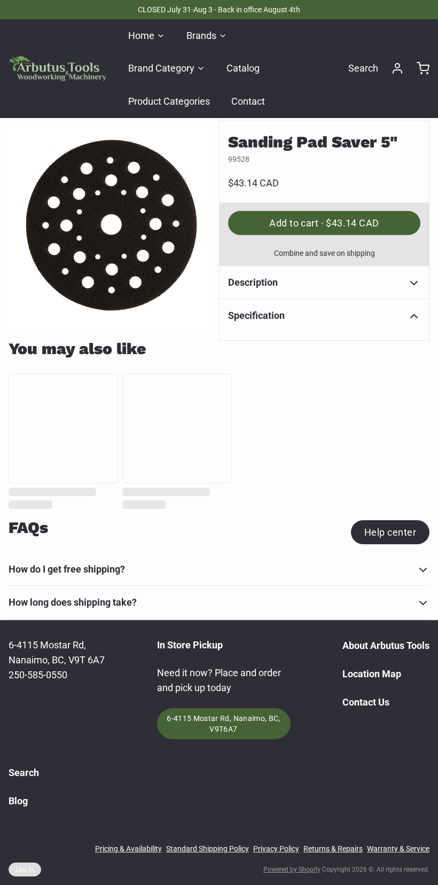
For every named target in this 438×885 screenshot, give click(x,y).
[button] (324, 223)
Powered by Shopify (291, 869)
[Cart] (418, 68)
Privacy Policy (276, 848)
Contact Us (365, 702)
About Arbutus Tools (385, 645)
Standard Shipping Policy (207, 848)
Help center (390, 532)
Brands (201, 35)
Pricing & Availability (128, 848)
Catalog (243, 68)
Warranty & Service (398, 848)
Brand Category (161, 68)
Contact (248, 101)
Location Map (371, 673)
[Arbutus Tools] (58, 68)
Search (363, 68)
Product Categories (169, 101)
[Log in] (393, 68)
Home (141, 35)
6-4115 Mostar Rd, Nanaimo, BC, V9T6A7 (223, 723)
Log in (24, 869)
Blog (18, 800)
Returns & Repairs (333, 848)
